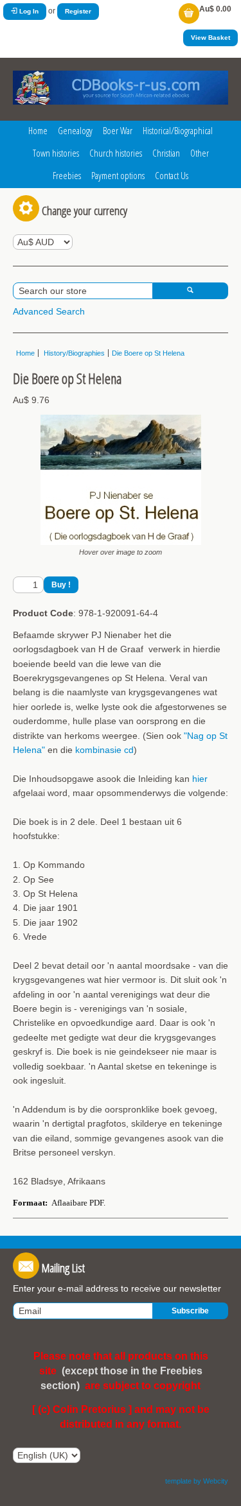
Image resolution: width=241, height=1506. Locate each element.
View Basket (210, 37)
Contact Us (171, 175)
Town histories (56, 152)
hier (200, 779)
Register (78, 11)
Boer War (117, 130)
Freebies (67, 175)
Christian (166, 152)
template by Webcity (196, 1481)
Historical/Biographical (178, 130)
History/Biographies (73, 353)
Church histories (115, 152)
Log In (28, 11)
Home (38, 130)
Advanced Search (49, 311)
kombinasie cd (104, 750)
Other (199, 152)
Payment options (118, 175)
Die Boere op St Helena (148, 353)
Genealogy (75, 130)
